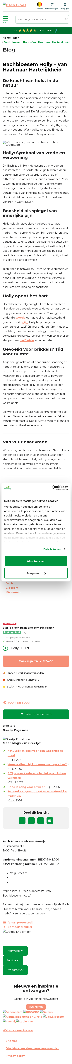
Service (11, 960)
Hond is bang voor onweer (26, 787)
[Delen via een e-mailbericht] (50, 820)
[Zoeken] (66, 19)
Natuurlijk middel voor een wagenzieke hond (35, 753)
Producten (14, 970)
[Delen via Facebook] (22, 820)
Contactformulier (20, 927)
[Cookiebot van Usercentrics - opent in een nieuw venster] (52, 487)
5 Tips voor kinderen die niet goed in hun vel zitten (37, 776)
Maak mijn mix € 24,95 (36, 661)
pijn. (25, 322)
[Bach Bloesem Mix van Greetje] (14, 5)
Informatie (13, 950)
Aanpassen (34, 573)
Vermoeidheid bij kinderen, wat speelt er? (37, 764)
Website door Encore (18, 1030)
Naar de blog (19, 702)
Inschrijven (36, 1006)
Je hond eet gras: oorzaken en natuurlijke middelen (37, 794)
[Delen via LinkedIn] (40, 820)
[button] (8, 19)
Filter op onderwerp (38, 714)
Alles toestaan (36, 560)
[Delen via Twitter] (31, 820)
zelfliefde (27, 340)
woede (20, 317)
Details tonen (52, 549)
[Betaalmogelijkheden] (36, 1017)
